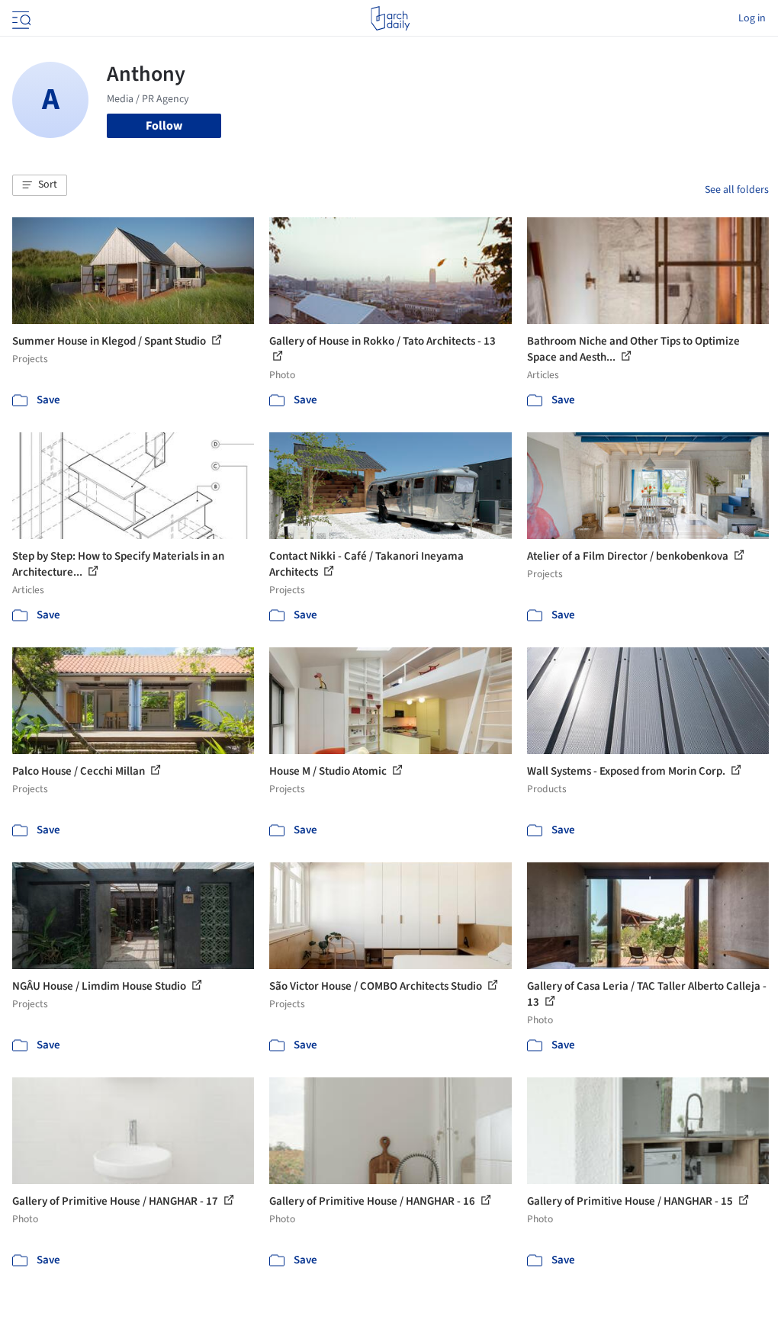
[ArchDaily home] (390, 18)
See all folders (737, 190)
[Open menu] (20, 18)
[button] (39, 185)
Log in (752, 18)
